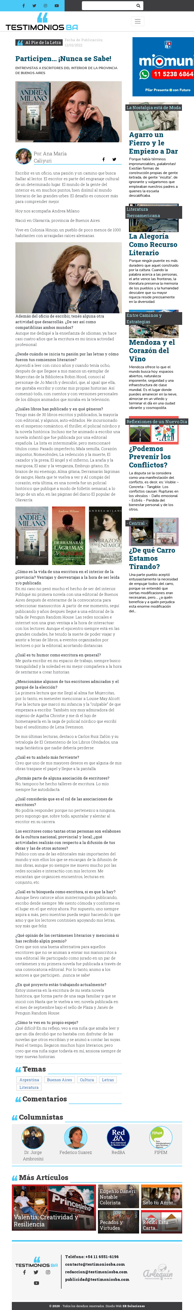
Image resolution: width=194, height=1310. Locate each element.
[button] (31, 536)
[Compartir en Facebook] (104, 159)
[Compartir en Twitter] (114, 159)
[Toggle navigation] (137, 21)
